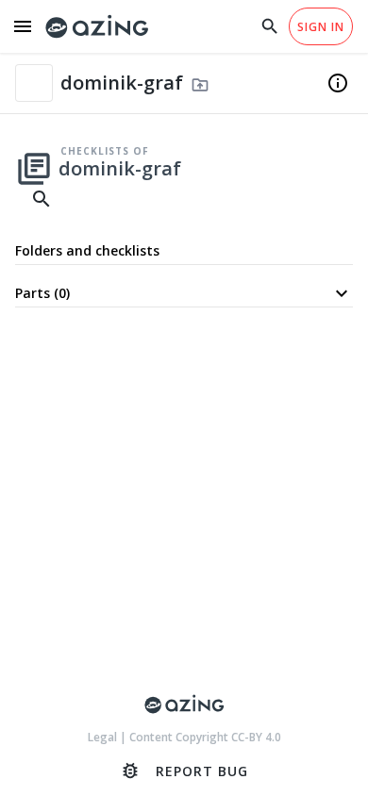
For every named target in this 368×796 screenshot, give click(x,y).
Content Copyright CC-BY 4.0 (205, 737)
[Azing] (97, 27)
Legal (104, 737)
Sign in (320, 27)
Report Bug (184, 770)
